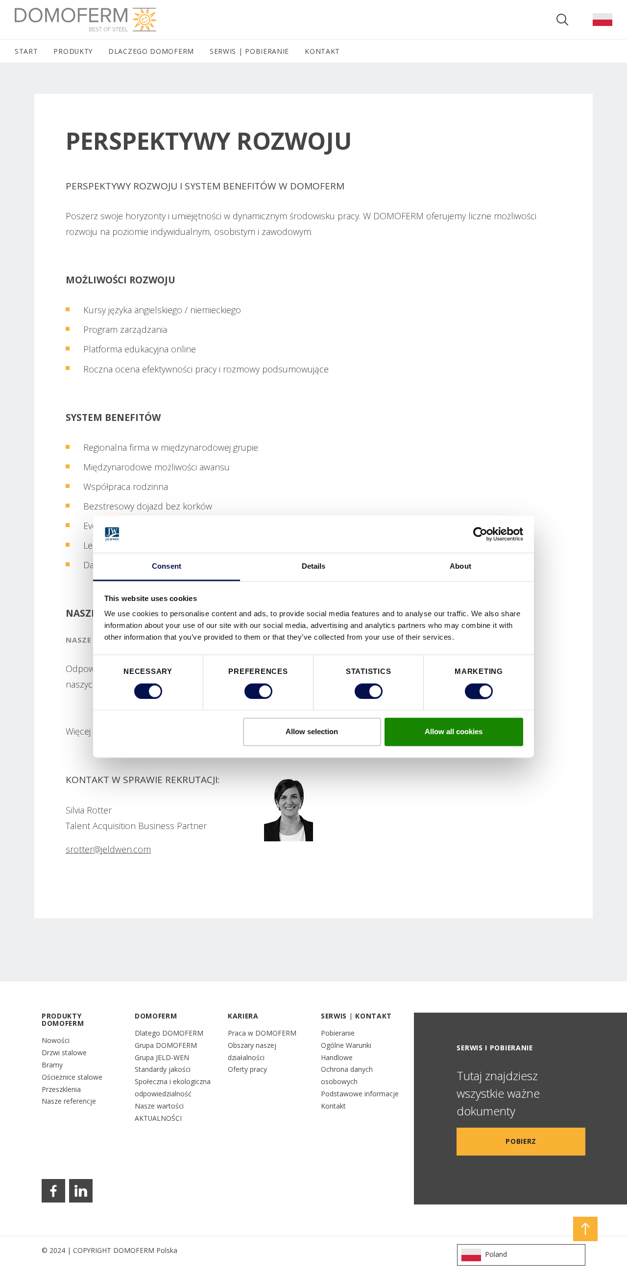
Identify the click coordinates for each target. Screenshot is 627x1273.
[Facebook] (53, 1191)
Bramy (52, 1064)
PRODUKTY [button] (73, 51)
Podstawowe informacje (360, 1093)
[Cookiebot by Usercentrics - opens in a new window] (480, 534)
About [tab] (460, 566)
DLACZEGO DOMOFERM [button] (151, 51)
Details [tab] (314, 566)
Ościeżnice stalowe (72, 1077)
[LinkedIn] (81, 1191)
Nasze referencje (69, 1101)
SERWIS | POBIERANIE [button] (249, 51)
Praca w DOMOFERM (262, 1033)
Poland (496, 1254)
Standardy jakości (163, 1069)
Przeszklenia (61, 1089)
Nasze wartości (159, 1106)
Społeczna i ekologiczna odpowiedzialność (173, 1087)
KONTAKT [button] (322, 51)
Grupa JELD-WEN (162, 1057)
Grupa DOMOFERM (166, 1045)
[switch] (258, 691)
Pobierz (521, 1141)
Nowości (56, 1040)
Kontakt (333, 1106)
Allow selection (312, 732)
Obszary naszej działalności (252, 1051)
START (26, 51)
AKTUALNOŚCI (158, 1118)
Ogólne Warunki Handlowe (346, 1051)
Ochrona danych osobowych (347, 1075)
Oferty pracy (247, 1069)
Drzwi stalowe (64, 1052)
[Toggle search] (562, 19)
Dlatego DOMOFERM (169, 1033)
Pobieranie (338, 1033)
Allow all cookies (453, 732)
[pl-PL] (602, 19)
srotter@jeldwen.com (108, 849)
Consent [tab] (166, 566)
